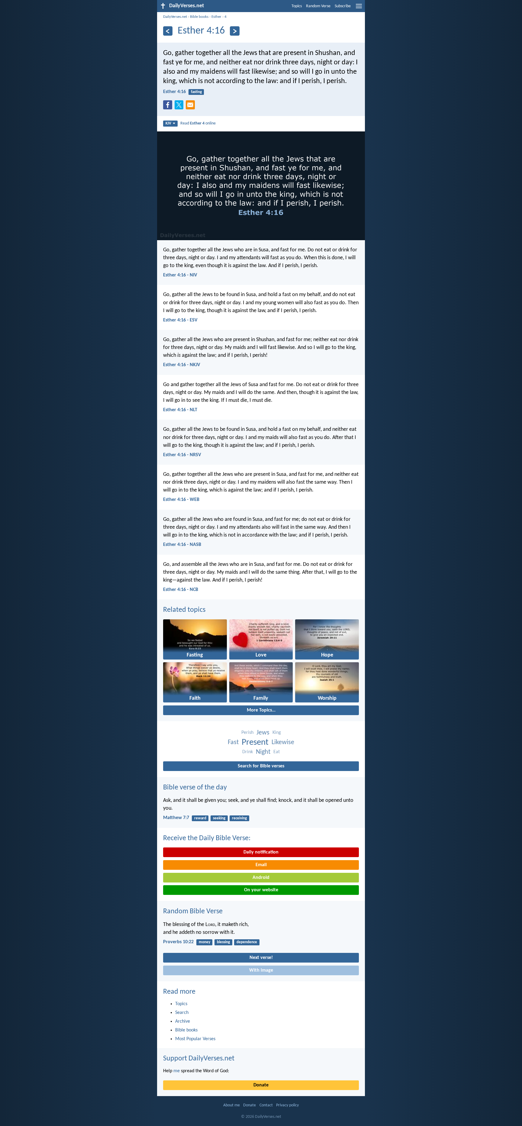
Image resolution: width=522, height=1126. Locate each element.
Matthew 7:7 (176, 817)
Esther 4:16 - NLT (180, 410)
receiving (239, 818)
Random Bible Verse (193, 911)
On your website (261, 890)
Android (261, 877)
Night (263, 752)
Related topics (184, 610)
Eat (276, 752)
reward (200, 818)
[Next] (234, 31)
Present (255, 742)
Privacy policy (287, 1105)
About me (231, 1105)
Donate (261, 1085)
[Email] (191, 106)
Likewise (283, 742)
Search (181, 1012)
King (276, 732)
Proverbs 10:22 (178, 942)
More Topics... (261, 710)
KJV (168, 123)
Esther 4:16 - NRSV (182, 455)
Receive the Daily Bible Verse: (206, 838)
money (204, 942)
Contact (266, 1105)
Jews (262, 732)
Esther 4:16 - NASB (182, 544)
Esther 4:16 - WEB (181, 499)
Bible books (199, 17)
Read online (198, 123)
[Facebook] (169, 106)
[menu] (359, 8)
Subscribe (343, 6)
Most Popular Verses (195, 1039)
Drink (247, 752)
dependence (247, 942)
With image (261, 970)
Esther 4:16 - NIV (180, 275)
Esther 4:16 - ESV (180, 320)
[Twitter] (180, 106)
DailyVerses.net (175, 17)
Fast (233, 742)
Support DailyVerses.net (198, 1058)
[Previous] (167, 31)
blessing (223, 942)
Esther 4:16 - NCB (180, 589)
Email (261, 865)
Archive (182, 1021)
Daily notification (261, 852)
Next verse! (261, 957)
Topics (297, 6)
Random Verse (318, 6)
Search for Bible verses (261, 766)
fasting (196, 92)
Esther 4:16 (174, 91)
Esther (216, 17)
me (176, 1071)
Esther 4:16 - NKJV (181, 365)
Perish (247, 732)
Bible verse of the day (195, 787)
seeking (219, 818)
